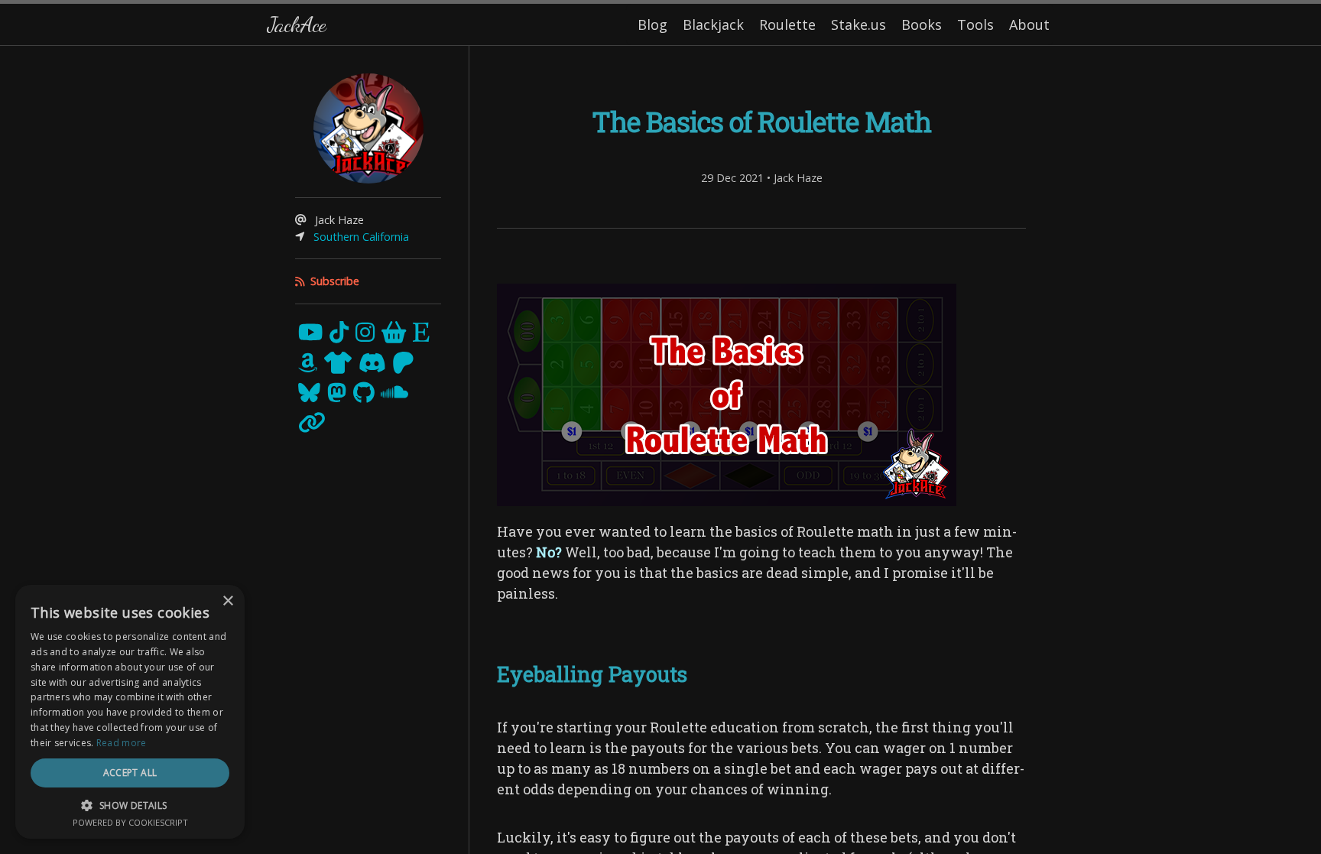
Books (921, 24)
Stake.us (858, 24)
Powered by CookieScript (130, 822)
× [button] (227, 601)
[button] (130, 805)
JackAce (297, 24)
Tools (975, 24)
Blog (652, 24)
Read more (121, 742)
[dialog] (130, 712)
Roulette (787, 24)
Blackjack (713, 24)
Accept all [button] (130, 772)
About (1029, 24)
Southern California (361, 236)
